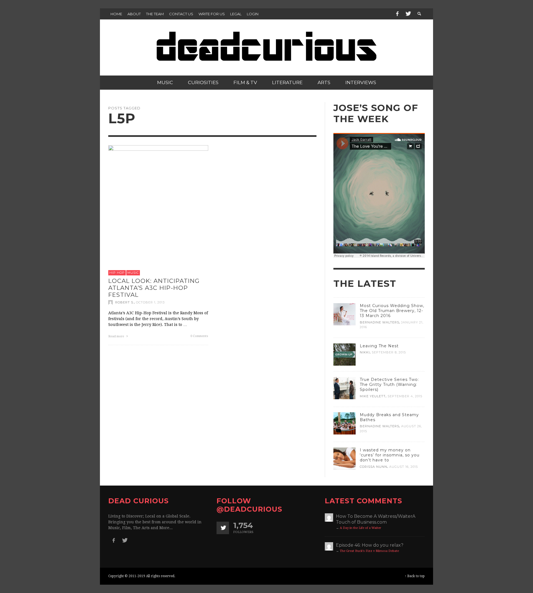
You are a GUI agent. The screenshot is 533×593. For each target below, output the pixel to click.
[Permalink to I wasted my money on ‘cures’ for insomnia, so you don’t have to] (344, 458)
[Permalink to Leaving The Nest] (344, 354)
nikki (365, 352)
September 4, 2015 (405, 396)
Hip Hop (117, 273)
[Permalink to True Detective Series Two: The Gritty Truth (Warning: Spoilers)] (344, 388)
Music (133, 273)
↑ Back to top (415, 576)
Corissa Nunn (373, 467)
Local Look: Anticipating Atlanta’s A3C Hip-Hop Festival (154, 287)
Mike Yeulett (373, 396)
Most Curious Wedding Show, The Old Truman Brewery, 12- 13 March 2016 (392, 310)
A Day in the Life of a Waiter (360, 528)
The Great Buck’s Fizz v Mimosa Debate (369, 551)
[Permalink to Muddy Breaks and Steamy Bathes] (344, 423)
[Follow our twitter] (223, 528)
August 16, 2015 (403, 467)
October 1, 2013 (150, 302)
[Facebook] (397, 13)
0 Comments (199, 336)
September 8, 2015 (389, 352)
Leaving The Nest (379, 345)
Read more (116, 336)
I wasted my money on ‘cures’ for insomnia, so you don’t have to (389, 455)
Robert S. (124, 302)
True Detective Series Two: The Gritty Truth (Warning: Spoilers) (389, 384)
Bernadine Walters (379, 322)
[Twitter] (408, 13)
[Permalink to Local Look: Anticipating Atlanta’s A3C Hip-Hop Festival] (158, 205)
